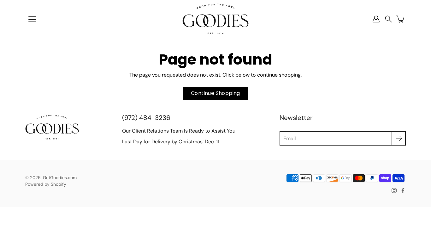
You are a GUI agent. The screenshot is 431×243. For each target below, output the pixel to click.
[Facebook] (403, 190)
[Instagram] (394, 190)
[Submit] (399, 138)
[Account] (376, 19)
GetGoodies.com (60, 177)
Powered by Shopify (45, 184)
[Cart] (401, 19)
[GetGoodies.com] (215, 19)
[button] (388, 19)
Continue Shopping (215, 93)
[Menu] (32, 19)
